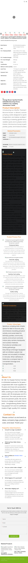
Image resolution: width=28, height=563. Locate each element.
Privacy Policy (4, 560)
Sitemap (22, 559)
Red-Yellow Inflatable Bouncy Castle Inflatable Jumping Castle (20, 552)
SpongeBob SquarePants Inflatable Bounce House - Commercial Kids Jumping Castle (7, 553)
